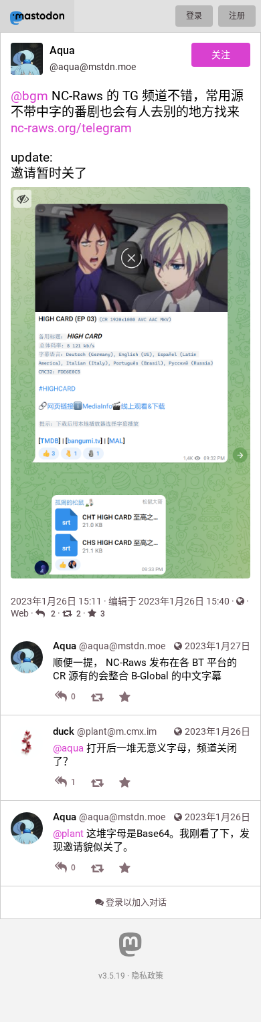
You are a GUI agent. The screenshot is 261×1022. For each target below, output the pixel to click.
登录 (194, 16)
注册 (237, 16)
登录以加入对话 (135, 902)
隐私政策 (147, 976)
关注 (220, 54)
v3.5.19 (111, 976)
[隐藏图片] (22, 199)
